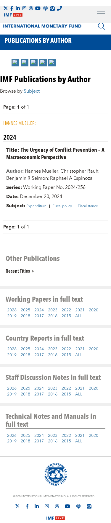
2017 (39, 316)
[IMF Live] (56, 514)
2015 (66, 316)
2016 (52, 316)
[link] (15, 62)
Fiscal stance (88, 206)
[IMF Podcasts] (78, 506)
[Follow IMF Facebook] (11, 8)
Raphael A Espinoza (71, 178)
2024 (39, 310)
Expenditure (36, 206)
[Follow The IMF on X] (5, 8)
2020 (93, 310)
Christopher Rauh (79, 171)
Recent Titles (18, 270)
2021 (80, 310)
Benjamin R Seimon (27, 178)
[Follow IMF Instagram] (24, 8)
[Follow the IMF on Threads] (31, 8)
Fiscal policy (62, 206)
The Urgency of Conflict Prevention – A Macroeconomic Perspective (55, 153)
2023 (52, 310)
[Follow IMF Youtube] (38, 8)
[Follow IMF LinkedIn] (18, 8)
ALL (78, 316)
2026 (12, 310)
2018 (25, 316)
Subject (32, 91)
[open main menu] (101, 12)
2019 (12, 316)
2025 (25, 310)
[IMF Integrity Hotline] (59, 8)
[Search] (101, 26)
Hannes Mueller (41, 171)
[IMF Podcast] (45, 8)
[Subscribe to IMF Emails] (52, 8)
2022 (66, 310)
